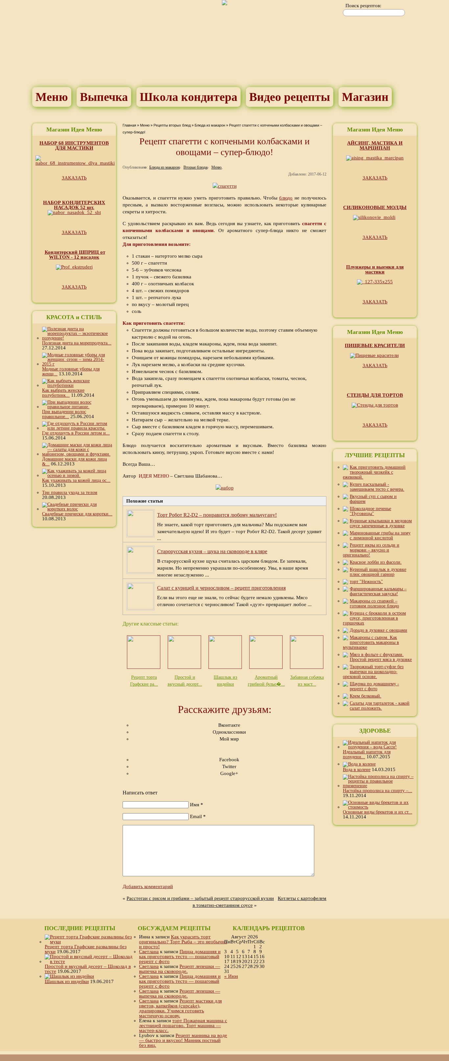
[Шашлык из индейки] (69, 976)
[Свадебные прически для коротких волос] (77, 509)
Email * (198, 816)
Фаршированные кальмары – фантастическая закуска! (378, 591)
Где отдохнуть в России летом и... (76, 433)
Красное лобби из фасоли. (376, 562)
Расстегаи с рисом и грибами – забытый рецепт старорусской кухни (200, 898)
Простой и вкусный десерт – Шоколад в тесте (88, 969)
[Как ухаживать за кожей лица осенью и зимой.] (77, 475)
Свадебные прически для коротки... (77, 513)
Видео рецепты (289, 97)
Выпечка (104, 97)
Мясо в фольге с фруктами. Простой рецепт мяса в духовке (381, 657)
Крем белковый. (365, 696)
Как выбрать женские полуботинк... (63, 393)
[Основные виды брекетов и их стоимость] (378, 807)
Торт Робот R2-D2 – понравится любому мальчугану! (217, 515)
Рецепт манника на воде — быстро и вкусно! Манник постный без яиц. (183, 1040)
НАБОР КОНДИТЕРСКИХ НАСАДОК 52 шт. (74, 205)
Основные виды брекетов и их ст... (377, 812)
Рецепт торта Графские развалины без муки (86, 949)
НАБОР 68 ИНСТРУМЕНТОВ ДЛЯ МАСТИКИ (74, 145)
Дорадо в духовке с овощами (378, 630)
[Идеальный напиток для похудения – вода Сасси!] (378, 746)
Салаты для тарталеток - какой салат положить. (380, 706)
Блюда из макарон (210, 125)
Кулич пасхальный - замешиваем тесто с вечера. (377, 487)
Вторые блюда (195, 167)
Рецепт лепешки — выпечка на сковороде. (179, 969)
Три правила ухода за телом (69, 492)
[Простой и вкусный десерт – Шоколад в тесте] (89, 961)
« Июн (231, 976)
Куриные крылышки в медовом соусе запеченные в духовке (381, 523)
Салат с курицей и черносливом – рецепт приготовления (221, 588)
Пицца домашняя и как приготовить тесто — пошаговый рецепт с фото (180, 956)
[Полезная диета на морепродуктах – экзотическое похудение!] (77, 338)
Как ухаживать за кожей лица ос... (76, 480)
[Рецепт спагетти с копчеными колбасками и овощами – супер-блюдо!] (225, 186)
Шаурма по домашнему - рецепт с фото (374, 686)
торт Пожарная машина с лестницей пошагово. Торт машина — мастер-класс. (183, 1025)
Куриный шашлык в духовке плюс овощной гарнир (378, 572)
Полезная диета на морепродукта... (76, 343)
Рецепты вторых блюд (172, 125)
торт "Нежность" (366, 581)
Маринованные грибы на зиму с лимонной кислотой (380, 535)
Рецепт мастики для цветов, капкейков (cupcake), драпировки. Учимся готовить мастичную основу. (180, 1008)
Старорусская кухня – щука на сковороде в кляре (212, 551)
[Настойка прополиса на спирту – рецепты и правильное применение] (378, 785)
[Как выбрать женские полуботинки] (77, 385)
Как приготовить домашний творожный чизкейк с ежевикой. (374, 472)
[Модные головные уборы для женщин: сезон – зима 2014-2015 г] (77, 364)
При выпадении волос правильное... (64, 414)
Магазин (365, 97)
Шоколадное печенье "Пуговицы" (370, 511)
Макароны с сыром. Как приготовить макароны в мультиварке (371, 642)
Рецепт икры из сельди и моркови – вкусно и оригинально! (371, 550)
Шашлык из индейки (67, 981)
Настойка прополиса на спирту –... (377, 790)
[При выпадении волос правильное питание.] (77, 406)
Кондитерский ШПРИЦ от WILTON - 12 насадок (75, 254)
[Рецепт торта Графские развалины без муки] (89, 941)
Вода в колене (356, 769)
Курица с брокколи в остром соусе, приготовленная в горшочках (374, 618)
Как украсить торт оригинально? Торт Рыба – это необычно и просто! (183, 941)
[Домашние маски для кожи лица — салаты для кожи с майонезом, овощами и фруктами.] (77, 454)
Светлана (149, 951)
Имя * (196, 804)
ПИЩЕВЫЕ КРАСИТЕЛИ (375, 345)
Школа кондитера (188, 97)
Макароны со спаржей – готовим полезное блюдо (374, 603)
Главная (129, 125)
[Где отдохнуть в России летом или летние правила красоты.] (77, 428)
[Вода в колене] (359, 764)
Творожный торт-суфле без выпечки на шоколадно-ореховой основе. (373, 671)
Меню (51, 97)
